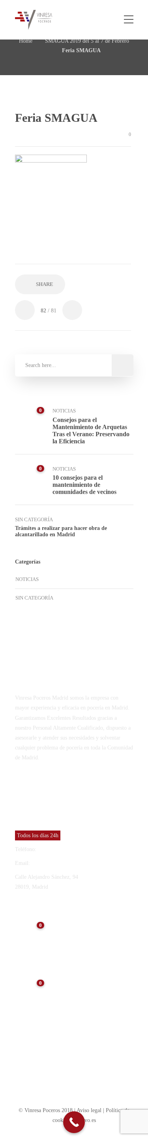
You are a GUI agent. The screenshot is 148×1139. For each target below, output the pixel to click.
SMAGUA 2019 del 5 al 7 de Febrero (87, 41)
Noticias (64, 411)
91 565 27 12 (52, 849)
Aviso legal (90, 1110)
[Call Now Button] (74, 1122)
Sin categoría (34, 519)
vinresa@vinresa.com (55, 863)
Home (25, 41)
